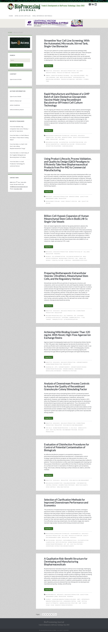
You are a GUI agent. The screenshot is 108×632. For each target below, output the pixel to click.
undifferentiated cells (79, 260)
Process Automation (63, 72)
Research (57, 253)
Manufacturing (51, 72)
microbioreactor (79, 77)
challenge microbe (69, 483)
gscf (47, 429)
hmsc (84, 256)
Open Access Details (15, 96)
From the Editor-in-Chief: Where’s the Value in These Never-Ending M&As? (19, 138)
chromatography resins (78, 367)
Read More (49, 66)
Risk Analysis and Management (73, 425)
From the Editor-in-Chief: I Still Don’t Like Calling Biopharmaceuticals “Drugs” (18, 146)
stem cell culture (57, 260)
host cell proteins (76, 544)
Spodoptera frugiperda (53, 146)
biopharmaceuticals (70, 540)
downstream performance (54, 544)
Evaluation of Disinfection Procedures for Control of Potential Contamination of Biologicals (66, 447)
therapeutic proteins (69, 370)
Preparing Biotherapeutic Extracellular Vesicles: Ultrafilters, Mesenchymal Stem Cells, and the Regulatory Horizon (66, 275)
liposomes (65, 317)
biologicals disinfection (54, 483)
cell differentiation (58, 256)
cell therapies (68, 315)
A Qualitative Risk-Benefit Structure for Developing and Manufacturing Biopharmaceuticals (66, 561)
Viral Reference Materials (42, 16)
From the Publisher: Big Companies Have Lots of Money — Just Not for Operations (19, 129)
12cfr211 (48, 599)
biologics (59, 540)
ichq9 (52, 605)
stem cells (67, 260)
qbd (79, 201)
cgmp (79, 601)
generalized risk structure (69, 603)
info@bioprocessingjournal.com (19, 186)
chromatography (64, 367)
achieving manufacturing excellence (64, 599)
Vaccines (62, 139)
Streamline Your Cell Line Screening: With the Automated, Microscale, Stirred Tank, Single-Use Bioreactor (67, 43)
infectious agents (82, 485)
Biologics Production (68, 70)
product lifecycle (71, 201)
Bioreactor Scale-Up (75, 251)
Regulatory (75, 72)
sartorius (79, 79)
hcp (65, 544)
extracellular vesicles (53, 317)
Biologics (56, 70)
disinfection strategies (67, 485)
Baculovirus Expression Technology (58, 135)
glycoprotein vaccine (76, 142)
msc (77, 258)
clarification (50, 542)
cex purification (83, 540)
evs (75, 315)
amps (78, 599)
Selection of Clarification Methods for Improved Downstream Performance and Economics (66, 502)
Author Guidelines (15, 105)
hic (68, 544)
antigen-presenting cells (54, 315)
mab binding (79, 369)
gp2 (85, 142)
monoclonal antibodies (53, 370)
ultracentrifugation (71, 319)
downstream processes (60, 428)
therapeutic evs (57, 319)
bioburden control (70, 601)
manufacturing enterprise (64, 605)
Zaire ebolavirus (67, 146)
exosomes (80, 315)
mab (57, 77)
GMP (80, 603)
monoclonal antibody (53, 79)
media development (66, 77)
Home (11, 16)
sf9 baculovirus (81, 144)
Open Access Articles (23, 16)
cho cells (49, 428)
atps (56, 367)
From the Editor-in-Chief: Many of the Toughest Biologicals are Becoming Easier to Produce (19, 155)
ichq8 (62, 201)
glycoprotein (63, 142)
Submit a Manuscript (15, 101)
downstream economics (75, 542)
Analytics (49, 70)
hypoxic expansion (52, 258)
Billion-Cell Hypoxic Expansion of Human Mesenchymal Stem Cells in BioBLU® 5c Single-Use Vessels (66, 218)
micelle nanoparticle (53, 144)
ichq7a (84, 603)
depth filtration (61, 542)
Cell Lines (80, 70)
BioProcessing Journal (54, 622)
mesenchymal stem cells (66, 258)
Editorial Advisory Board (17, 109)
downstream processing (54, 369)
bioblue (48, 256)
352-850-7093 (18, 189)
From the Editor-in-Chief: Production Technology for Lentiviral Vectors (17, 164)
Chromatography (82, 362)
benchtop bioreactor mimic (60, 75)
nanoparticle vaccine (67, 144)
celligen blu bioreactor (74, 256)
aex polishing (50, 540)
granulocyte (82, 428)
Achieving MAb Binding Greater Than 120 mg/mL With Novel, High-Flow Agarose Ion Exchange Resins (67, 334)
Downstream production (54, 364)
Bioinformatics (76, 533)
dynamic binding (68, 369)
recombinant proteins (70, 429)
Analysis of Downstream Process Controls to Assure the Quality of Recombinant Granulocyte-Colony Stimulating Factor (66, 386)
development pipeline (53, 201)
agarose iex (50, 367)
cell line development (78, 75)
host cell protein (56, 429)
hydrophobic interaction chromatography (60, 546)
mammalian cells (74, 317)
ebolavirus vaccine (52, 142)
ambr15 (48, 75)
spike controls (51, 487)
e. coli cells (73, 428)
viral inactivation (63, 487)
